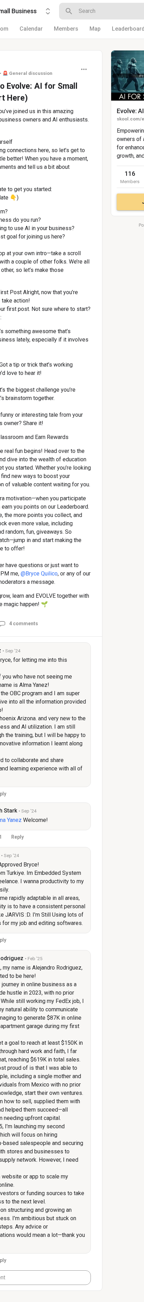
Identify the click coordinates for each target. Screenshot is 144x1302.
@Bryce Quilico (39, 573)
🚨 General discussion (27, 73)
